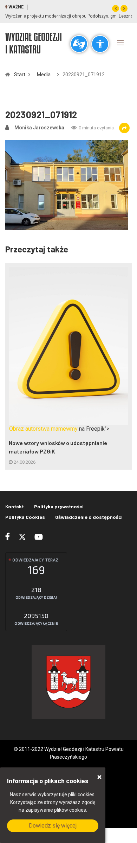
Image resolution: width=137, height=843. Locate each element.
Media (44, 74)
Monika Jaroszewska (39, 127)
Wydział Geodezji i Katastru (33, 43)
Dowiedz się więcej (53, 825)
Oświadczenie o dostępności (89, 517)
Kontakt (14, 506)
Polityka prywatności (59, 506)
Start (19, 74)
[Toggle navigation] (120, 42)
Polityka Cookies (25, 517)
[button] (115, 8)
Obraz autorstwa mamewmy (43, 428)
